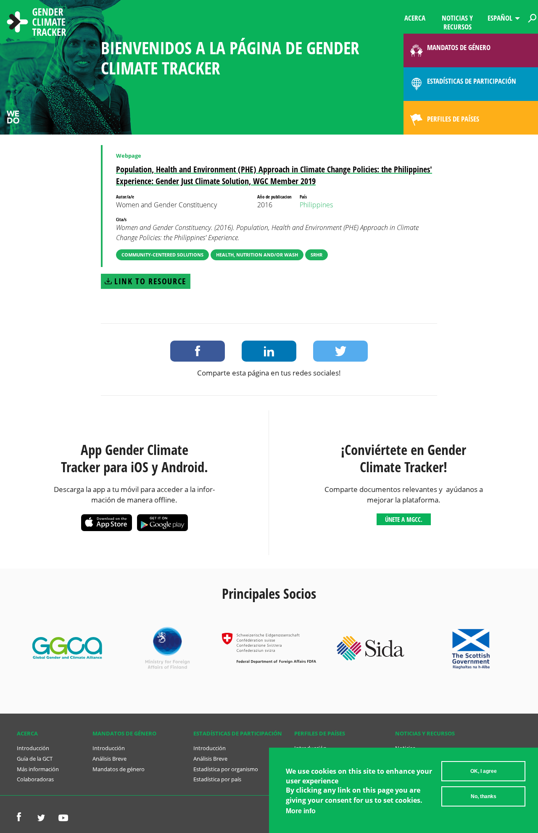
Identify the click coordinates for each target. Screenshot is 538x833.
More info (301, 810)
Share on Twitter (340, 351)
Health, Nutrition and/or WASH (257, 254)
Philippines (316, 204)
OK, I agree (483, 771)
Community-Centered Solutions (162, 254)
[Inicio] (36, 23)
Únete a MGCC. (403, 519)
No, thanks (483, 796)
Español (500, 17)
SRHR (316, 254)
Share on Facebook (197, 351)
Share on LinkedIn (269, 351)
